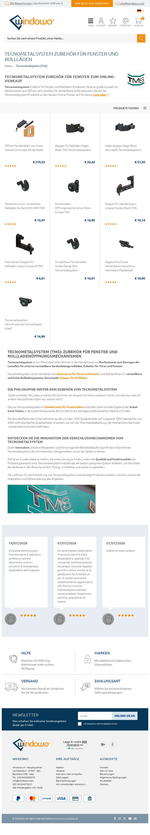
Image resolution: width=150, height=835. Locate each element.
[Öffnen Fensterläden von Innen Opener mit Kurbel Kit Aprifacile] (25, 129)
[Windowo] (29, 22)
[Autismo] (112, 744)
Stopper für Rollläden (73, 377)
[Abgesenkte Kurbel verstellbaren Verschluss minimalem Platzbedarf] (125, 246)
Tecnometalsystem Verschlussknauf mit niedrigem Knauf (23, 324)
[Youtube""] (130, 818)
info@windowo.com (132, 3)
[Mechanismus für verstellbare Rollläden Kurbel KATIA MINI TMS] (25, 188)
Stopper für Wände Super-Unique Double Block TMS (121, 206)
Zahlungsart (62, 777)
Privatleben (106, 780)
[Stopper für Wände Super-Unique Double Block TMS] (125, 188)
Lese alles (100, 94)
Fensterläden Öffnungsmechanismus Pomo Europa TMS (73, 208)
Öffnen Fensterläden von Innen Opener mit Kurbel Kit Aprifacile (24, 147)
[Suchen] (141, 38)
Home (8, 66)
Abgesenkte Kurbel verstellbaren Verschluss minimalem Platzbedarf (120, 266)
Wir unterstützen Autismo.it (71, 784)
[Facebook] (115, 818)
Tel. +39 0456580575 (23, 777)
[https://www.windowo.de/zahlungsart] (75, 798)
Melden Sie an (124, 715)
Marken (60, 767)
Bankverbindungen (66, 780)
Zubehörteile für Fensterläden (63, 407)
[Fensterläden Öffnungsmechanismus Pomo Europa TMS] (75, 188)
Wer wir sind (106, 770)
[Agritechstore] (103, 744)
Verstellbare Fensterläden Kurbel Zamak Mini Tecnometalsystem (71, 266)
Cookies (104, 784)
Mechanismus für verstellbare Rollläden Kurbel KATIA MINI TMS (25, 206)
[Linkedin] (135, 818)
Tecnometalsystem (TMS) (31, 66)
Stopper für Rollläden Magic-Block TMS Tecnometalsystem (73, 147)
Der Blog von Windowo (92, 3)
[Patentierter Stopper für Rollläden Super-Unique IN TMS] (25, 246)
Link (114, 723)
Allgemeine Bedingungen (113, 777)
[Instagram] (119, 818)
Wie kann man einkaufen (69, 774)
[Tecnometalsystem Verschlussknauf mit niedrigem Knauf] (25, 304)
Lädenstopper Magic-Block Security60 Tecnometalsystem (123, 147)
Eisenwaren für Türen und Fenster (78, 374)
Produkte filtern (126, 108)
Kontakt (104, 767)
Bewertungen (107, 774)
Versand (60, 770)
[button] (101, 22)
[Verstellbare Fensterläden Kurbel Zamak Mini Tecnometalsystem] (75, 246)
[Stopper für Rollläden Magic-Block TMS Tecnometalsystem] (75, 129)
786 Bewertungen (21, 3)
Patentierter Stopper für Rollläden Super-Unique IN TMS (24, 264)
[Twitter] (124, 818)
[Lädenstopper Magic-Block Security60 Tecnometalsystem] (125, 129)
